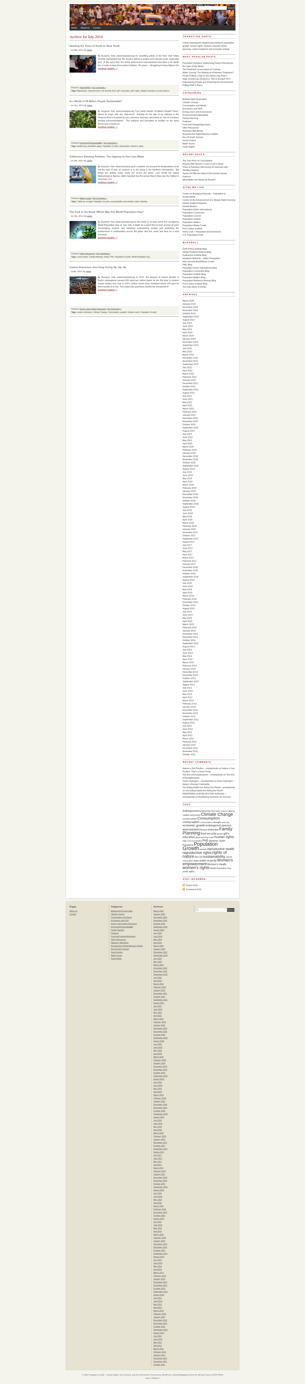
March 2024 (188, 336)
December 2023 (190, 342)
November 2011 (190, 751)
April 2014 (187, 659)
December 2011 (190, 748)
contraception (191, 822)
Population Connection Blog (196, 271)
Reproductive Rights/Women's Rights (200, 134)
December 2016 (190, 567)
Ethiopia (203, 829)
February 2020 (190, 450)
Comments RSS (193, 889)
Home (74, 28)
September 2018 (191, 504)
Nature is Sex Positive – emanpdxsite (200, 768)
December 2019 (190, 456)
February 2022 (190, 377)
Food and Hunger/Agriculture (196, 124)
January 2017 (189, 564)
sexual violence (162, 91)
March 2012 (188, 738)
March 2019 (188, 485)
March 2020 (188, 447)
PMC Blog (187, 264)
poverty (203, 849)
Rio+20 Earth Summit (193, 137)
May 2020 (187, 440)
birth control (221, 811)
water (196, 860)
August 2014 (189, 646)
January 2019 (189, 491)
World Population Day (140, 257)
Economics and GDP (192, 109)
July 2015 (187, 611)
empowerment (94, 91)
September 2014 (191, 643)
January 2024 (189, 339)
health (211, 837)
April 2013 (187, 697)
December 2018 (190, 494)
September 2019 (191, 466)
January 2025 (189, 304)
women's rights (137, 146)
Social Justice (189, 140)
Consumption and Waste (194, 105)
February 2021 (190, 412)
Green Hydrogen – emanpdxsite (198, 781)
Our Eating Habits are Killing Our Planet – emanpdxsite (209, 787)
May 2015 (187, 618)
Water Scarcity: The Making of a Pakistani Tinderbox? (208, 72)
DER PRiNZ (218, 1375)
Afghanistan (82, 91)
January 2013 (189, 707)
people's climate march (130, 312)
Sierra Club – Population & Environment (202, 232)
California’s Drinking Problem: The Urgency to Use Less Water (107, 156)
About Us (85, 28)
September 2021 (191, 389)
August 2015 (189, 608)
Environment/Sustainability (91, 143)
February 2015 (190, 627)
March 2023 (188, 355)
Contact (96, 28)
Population (188, 845)
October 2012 (189, 716)
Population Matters (192, 222)
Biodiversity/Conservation (195, 99)
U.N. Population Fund (193, 235)
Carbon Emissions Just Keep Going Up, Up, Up (98, 267)
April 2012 (187, 735)
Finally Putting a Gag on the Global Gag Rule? (205, 76)
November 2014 (190, 637)
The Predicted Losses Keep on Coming (201, 69)
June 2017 (188, 548)
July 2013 (187, 688)
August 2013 (189, 684)
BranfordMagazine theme (184, 1375)
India (185, 841)
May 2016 (187, 589)
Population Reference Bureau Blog (199, 280)
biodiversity (81, 146)
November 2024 (190, 310)
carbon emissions (84, 312)
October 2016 (189, 573)
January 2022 (189, 380)
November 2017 (190, 532)
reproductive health (220, 849)
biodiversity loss (207, 811)
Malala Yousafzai (148, 91)
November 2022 (190, 361)
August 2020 (189, 431)
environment (191, 829)
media (106, 257)
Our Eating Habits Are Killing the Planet (204, 790)
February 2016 (190, 599)
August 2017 (189, 542)
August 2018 (189, 507)
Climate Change (100, 312)
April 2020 (187, 443)
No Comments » (99, 88)
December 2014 (190, 634)
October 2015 (189, 605)
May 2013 (187, 694)
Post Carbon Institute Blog (195, 284)
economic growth (194, 825)
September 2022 (191, 364)
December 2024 (190, 307)
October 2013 (189, 678)
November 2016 (190, 570)
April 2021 (187, 405)
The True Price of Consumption (197, 160)
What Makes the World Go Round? (199, 180)
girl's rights (135, 91)
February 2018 (190, 526)
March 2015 (188, 624)
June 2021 (188, 399)
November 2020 (190, 421)
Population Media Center (195, 225)
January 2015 (189, 631)
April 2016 (187, 592)
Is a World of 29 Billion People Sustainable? (96, 101)
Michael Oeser (204, 1375)
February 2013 (190, 703)
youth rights (189, 871)
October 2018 (189, 500)
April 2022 (187, 370)
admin (89, 50)
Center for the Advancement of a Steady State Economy (209, 200)
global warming (201, 837)
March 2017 (188, 558)
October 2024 (189, 313)
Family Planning (96, 257)
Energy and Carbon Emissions (93, 309)
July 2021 (187, 396)
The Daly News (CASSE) (194, 287)
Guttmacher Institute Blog (195, 255)
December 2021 (190, 383)
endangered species (218, 825)
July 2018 (187, 510)
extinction (213, 829)
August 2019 (189, 469)
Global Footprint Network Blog (197, 252)
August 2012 (189, 723)
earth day (225, 822)
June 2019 (188, 475)
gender (220, 834)
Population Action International (197, 209)
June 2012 (188, 729)
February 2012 (190, 742)
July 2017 (187, 545)
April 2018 (187, 519)
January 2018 (189, 529)
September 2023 (191, 345)
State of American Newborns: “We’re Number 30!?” (207, 79)
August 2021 (189, 393)
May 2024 (187, 329)
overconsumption (194, 841)
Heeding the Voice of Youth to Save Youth (95, 45)
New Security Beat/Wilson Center (198, 261)
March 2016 (188, 596)
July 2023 (187, 348)
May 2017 (187, 551)
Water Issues (85, 198)
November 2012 (190, 713)
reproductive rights (197, 853)
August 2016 (189, 580)
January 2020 (189, 453)
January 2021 (189, 415)
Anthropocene (191, 810)
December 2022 (190, 358)
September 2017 (191, 539)
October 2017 (189, 535)
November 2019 (190, 459)
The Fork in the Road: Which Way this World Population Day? (107, 211)
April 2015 (187, 621)
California (81, 201)
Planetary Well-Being (193, 131)
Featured (187, 121)
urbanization (124, 146)
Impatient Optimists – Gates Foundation (201, 258)
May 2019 (187, 478)
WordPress (167, 1375)
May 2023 (187, 351)
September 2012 (191, 719)
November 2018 (190, 497)
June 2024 (188, 326)
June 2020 (188, 437)
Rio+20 (199, 856)
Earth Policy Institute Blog (195, 249)
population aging (94, 146)
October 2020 (189, 424)
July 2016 (187, 583)
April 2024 (187, 332)
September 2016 (191, 577)
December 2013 (190, 672)
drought (89, 201)
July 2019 (187, 472)
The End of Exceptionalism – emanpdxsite (203, 775)
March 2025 (188, 301)
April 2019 (187, 481)
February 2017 (190, 561)
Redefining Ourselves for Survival (214, 797)
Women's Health (216, 864)
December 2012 (190, 710)
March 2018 (188, 523)
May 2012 (187, 732)
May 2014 (187, 656)
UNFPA (229, 857)
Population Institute (192, 219)
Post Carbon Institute (192, 228)
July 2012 (187, 726)
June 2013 (188, 691)
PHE (112, 257)
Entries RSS (192, 885)
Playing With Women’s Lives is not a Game (203, 164)
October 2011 (189, 754)
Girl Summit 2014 (108, 91)
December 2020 (190, 418)
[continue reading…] (107, 68)
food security (208, 833)
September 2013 (191, 681)
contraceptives (206, 822)
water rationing (141, 201)
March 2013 (188, 700)
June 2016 (188, 586)
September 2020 (191, 427)
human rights (224, 837)
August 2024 (189, 320)
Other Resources (87, 254)
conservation (82, 257)
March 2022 (188, 374)
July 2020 (187, 434)
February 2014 (190, 665)
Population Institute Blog (194, 274)
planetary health (217, 840)
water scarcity (208, 860)
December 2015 (190, 602)
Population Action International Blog (200, 268)
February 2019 (190, 488)
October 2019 (189, 462)
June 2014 (188, 653)
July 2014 (187, 650)
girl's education (123, 91)
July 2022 (187, 367)
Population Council (192, 216)
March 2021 (188, 408)
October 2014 (189, 640)
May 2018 (187, 516)
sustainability (214, 856)
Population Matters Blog (194, 277)
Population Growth (110, 146)
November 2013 (190, 675)
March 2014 (188, 662)
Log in (147, 1378)
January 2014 (189, 669)
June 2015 (188, 615)
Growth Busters (190, 206)
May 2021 (187, 402)
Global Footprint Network (194, 203)
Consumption (113, 312)
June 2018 (188, 513)
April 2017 (187, 554)
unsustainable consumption (122, 201)
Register (155, 1378)
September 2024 (191, 316)
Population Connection (194, 212)
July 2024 (187, 323)
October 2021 (189, 386)
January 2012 (189, 745)
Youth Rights (85, 88)
